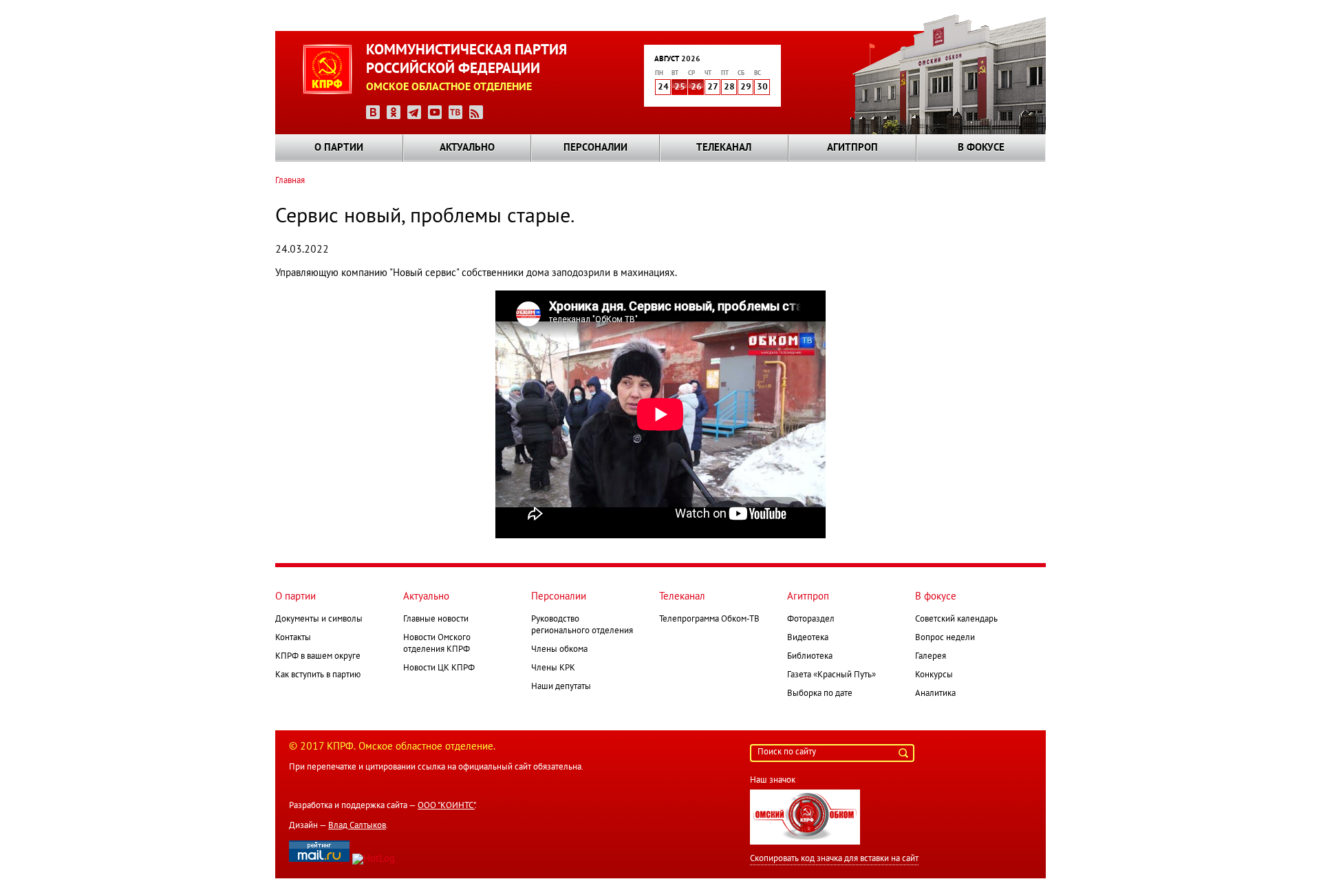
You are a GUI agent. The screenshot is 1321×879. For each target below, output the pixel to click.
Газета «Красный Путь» (831, 675)
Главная (290, 181)
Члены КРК (553, 668)
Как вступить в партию (318, 675)
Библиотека (810, 657)
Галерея (930, 657)
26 (696, 87)
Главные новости (436, 619)
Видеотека (807, 638)
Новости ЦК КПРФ (439, 668)
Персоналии (595, 148)
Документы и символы (319, 619)
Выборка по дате (819, 694)
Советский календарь (956, 619)
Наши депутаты (561, 687)
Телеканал (723, 148)
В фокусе (981, 148)
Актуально (467, 148)
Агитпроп (852, 148)
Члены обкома (559, 650)
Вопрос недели (945, 638)
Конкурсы (934, 675)
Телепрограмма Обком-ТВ (709, 619)
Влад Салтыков (357, 826)
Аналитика (935, 694)
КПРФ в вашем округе (318, 657)
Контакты (293, 638)
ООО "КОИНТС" (446, 806)
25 (679, 87)
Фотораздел (811, 619)
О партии (338, 148)
